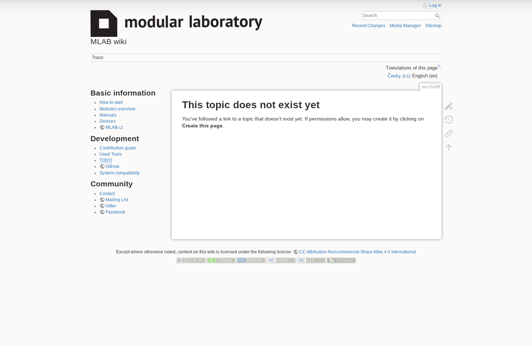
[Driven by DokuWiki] (341, 260)
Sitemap (433, 25)
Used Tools (111, 154)
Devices (107, 121)
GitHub (112, 166)
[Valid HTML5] (281, 260)
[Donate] (221, 260)
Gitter (111, 205)
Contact (107, 193)
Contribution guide (118, 148)
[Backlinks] (448, 133)
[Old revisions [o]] (448, 119)
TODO (106, 160)
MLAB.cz (114, 127)
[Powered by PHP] (251, 260)
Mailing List (117, 199)
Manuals (108, 115)
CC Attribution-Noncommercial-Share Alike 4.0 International (357, 251)
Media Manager (405, 25)
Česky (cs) (399, 76)
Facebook (115, 212)
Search (438, 15)
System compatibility (120, 173)
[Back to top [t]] (448, 147)
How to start (111, 102)
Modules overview (117, 108)
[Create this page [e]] (448, 106)
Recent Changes (368, 25)
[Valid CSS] (311, 260)
